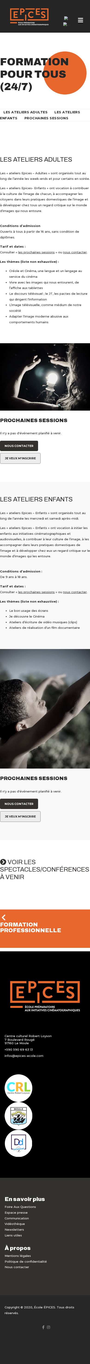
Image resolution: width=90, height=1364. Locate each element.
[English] (67, 25)
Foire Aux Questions (20, 1207)
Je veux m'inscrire (20, 458)
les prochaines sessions (36, 252)
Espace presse (16, 1212)
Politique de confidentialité (26, 1261)
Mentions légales (18, 1256)
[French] (67, 19)
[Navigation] (80, 20)
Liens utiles (13, 1235)
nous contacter (75, 252)
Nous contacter (19, 446)
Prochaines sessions (46, 118)
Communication (17, 1218)
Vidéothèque (15, 1224)
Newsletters (14, 1229)
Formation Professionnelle (30, 927)
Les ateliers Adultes (25, 112)
